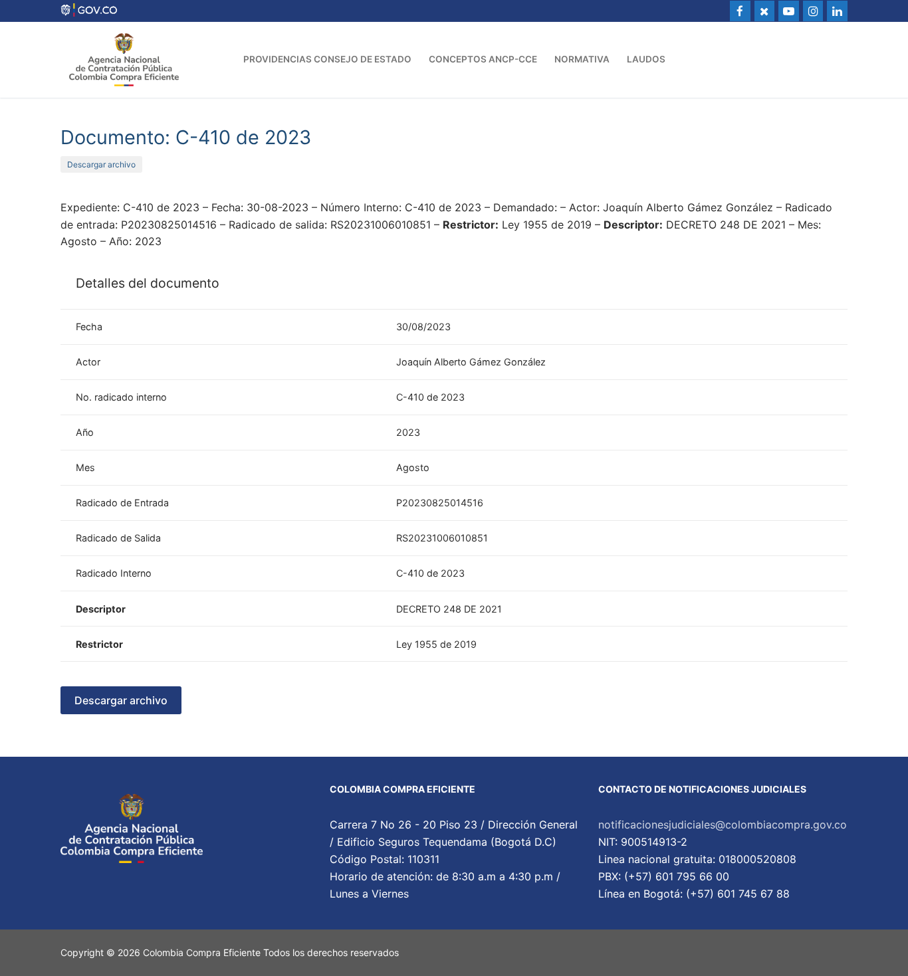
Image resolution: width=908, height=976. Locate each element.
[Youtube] (788, 11)
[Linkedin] (837, 11)
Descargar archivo (101, 164)
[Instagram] (813, 11)
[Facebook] (740, 11)
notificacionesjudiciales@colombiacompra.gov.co (722, 824)
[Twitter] (764, 11)
